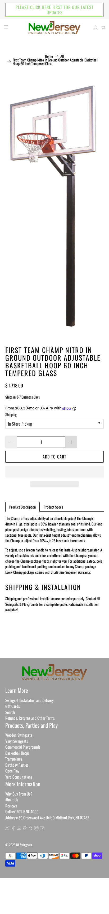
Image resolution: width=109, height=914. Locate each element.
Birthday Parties (17, 765)
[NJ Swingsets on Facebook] (13, 829)
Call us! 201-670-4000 (22, 811)
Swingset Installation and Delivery (29, 700)
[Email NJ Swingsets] (42, 829)
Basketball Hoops (17, 753)
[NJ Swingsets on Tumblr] (30, 829)
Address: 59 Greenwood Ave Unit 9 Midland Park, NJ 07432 (47, 817)
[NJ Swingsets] (54, 27)
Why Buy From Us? (18, 794)
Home (49, 56)
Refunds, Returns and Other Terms (30, 718)
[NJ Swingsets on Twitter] (7, 829)
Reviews (11, 806)
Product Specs (53, 507)
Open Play (12, 771)
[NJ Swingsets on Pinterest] (24, 829)
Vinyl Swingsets (16, 741)
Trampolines (13, 759)
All (62, 56)
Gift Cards (12, 706)
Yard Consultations (18, 777)
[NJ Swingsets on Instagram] (36, 829)
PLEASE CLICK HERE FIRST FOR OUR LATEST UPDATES (55, 10)
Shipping (11, 414)
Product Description (22, 507)
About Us (11, 799)
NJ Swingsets (24, 844)
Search (10, 712)
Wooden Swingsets (18, 735)
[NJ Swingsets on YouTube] (19, 829)
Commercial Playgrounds (22, 747)
